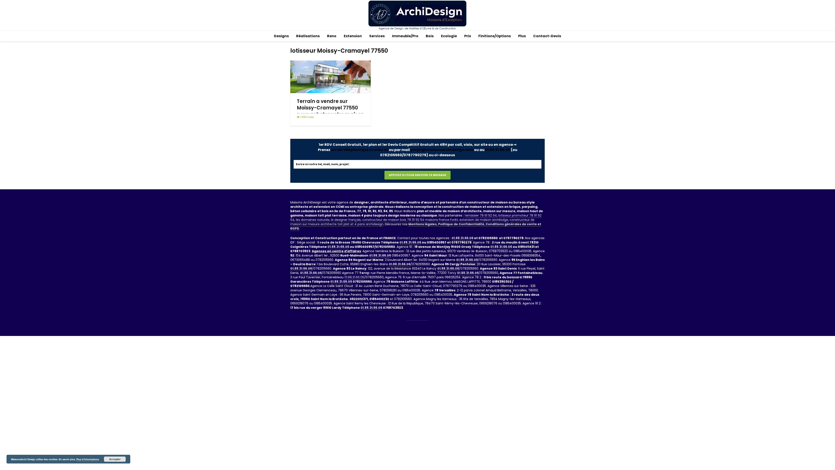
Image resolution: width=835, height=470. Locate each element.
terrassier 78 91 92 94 (481, 215)
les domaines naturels (312, 220)
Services (377, 36)
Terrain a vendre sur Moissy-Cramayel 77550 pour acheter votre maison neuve (330, 111)
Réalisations (308, 36)
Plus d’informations (87, 459)
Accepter (115, 459)
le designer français (346, 220)
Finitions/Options (494, 36)
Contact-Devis (547, 36)
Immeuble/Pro (405, 36)
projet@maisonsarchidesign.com (442, 149)
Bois (430, 36)
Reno (331, 36)
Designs (281, 36)
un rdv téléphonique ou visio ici (359, 149)
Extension (353, 36)
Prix (467, 36)
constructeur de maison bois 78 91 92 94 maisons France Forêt (410, 220)
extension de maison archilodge (483, 220)
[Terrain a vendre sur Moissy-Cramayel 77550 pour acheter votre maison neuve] (330, 76)
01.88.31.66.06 (497, 149)
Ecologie (449, 36)
